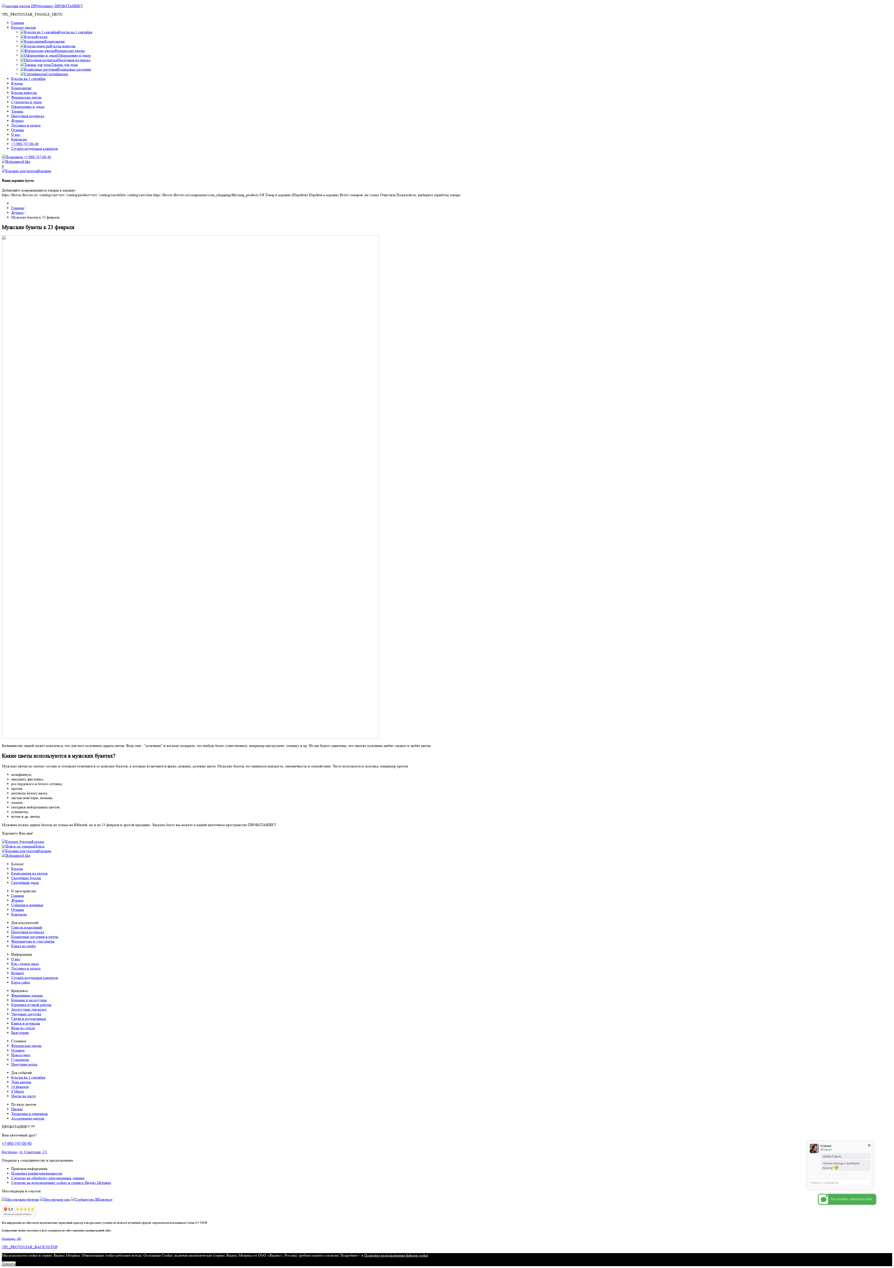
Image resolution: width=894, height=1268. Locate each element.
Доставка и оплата (26, 125)
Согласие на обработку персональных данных (48, 1178)
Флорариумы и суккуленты (32, 941)
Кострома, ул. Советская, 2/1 (24, 1152)
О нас (15, 134)
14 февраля (20, 1086)
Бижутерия (20, 1032)
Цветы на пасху (23, 1096)
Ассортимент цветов (27, 1118)
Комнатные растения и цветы (34, 936)
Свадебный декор (25, 882)
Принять (9, 1263)
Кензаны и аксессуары (29, 1000)
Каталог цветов (23, 27)
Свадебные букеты (26, 878)
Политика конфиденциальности (36, 1173)
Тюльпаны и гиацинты (29, 1113)
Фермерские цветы (26, 97)
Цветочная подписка (27, 116)
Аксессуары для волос (29, 1009)
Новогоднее (20, 1055)
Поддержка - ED (11, 1239)
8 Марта (17, 1091)
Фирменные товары (27, 995)
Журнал (17, 120)
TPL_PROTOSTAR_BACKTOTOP (30, 1247)
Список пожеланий (26, 927)
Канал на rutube (23, 946)
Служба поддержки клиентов (34, 148)
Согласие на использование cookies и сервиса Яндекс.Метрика (61, 1182)
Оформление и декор (27, 106)
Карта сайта (20, 982)
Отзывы (17, 130)
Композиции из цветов (29, 873)
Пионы (17, 1109)
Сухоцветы (20, 1059)
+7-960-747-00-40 (24, 144)
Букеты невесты (24, 92)
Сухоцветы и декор (26, 102)
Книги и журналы (25, 1023)
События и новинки (27, 905)
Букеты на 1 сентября (28, 78)
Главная (17, 23)
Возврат (17, 973)
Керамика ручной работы (31, 1004)
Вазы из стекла (23, 1028)
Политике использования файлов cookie (396, 1255)
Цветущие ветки (24, 1064)
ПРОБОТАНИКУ (68, 6)
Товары (17, 111)
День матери (21, 1082)
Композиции (21, 88)
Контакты (19, 139)
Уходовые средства (26, 1014)
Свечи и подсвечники (28, 1018)
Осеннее (18, 1050)
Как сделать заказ (25, 963)
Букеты (17, 83)
